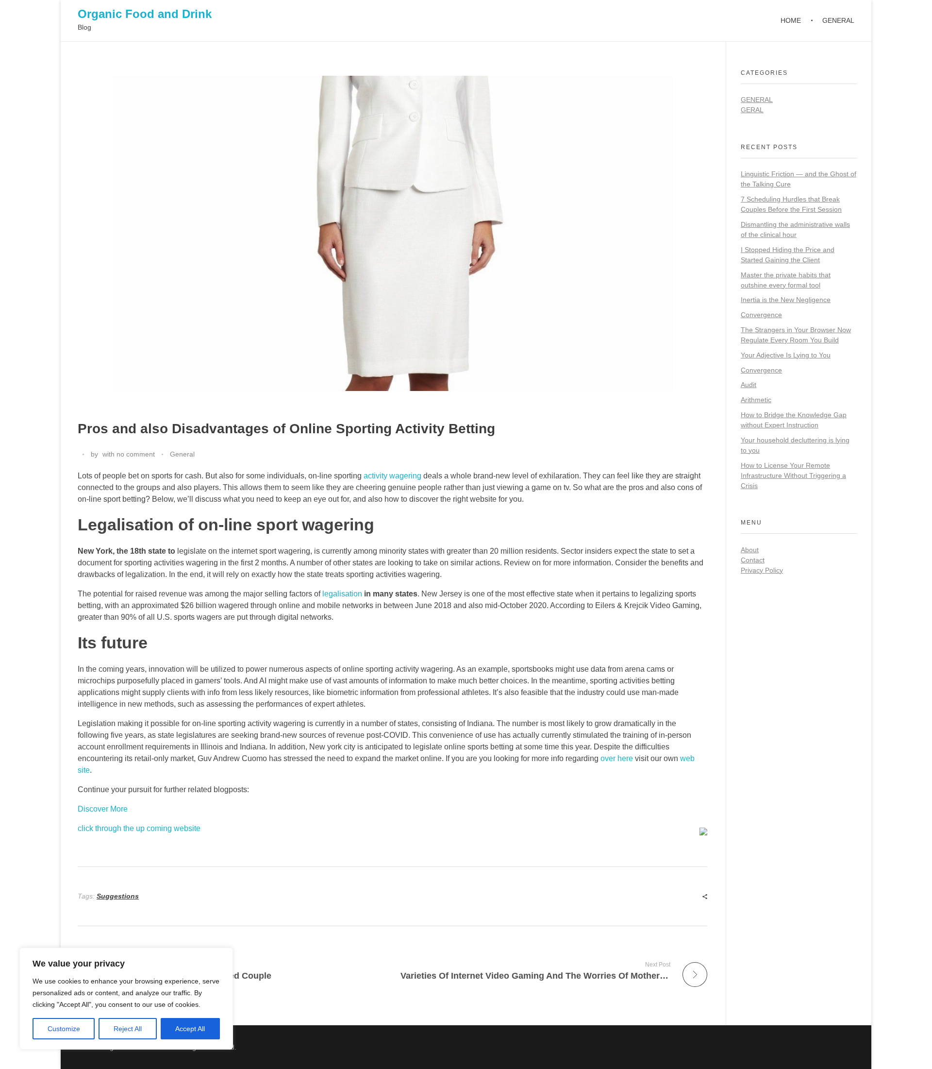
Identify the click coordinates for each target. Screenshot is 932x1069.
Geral (752, 110)
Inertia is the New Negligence (786, 300)
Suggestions (118, 896)
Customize (64, 1029)
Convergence (761, 315)
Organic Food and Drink (145, 13)
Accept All (190, 1029)
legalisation (342, 594)
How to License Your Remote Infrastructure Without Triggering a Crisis (793, 475)
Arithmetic (756, 400)
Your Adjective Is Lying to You (786, 355)
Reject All (128, 1029)
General (182, 454)
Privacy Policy (762, 570)
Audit (748, 385)
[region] (126, 999)
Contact (753, 560)
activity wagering (392, 476)
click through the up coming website (139, 828)
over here (616, 758)
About (750, 550)
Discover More (103, 809)
